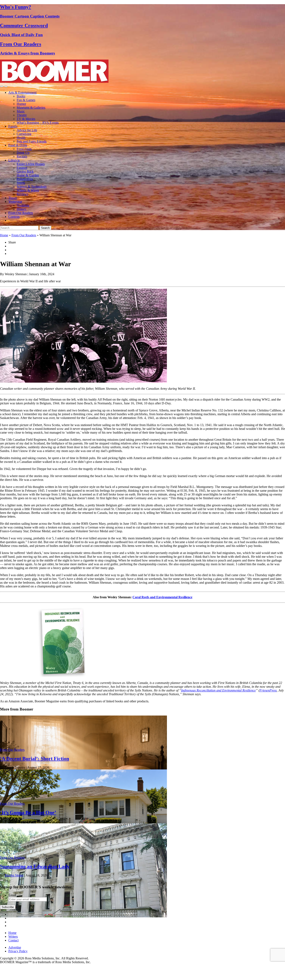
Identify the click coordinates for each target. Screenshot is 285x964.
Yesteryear (15, 201)
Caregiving (24, 134)
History (21, 209)
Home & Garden (28, 175)
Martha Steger (14, 875)
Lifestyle (14, 160)
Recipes (22, 156)
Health (21, 137)
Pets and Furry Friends (32, 141)
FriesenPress (268, 690)
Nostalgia (23, 205)
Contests (14, 216)
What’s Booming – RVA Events (38, 122)
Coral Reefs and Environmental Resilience (162, 597)
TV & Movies (26, 119)
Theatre (22, 115)
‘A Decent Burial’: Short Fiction (34, 758)
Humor (21, 104)
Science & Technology (32, 186)
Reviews (22, 194)
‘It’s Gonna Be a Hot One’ (28, 812)
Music (21, 111)
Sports (21, 183)
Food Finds (24, 149)
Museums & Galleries (31, 107)
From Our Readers (20, 213)
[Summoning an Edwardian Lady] (83, 916)
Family (13, 126)
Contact (13, 940)
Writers (13, 936)
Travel (12, 198)
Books (21, 96)
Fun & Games (26, 100)
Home (4, 235)
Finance (22, 167)
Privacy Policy (18, 951)
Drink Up (23, 152)
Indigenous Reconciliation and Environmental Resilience (218, 690)
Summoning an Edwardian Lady (34, 866)
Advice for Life (27, 130)
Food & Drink (17, 145)
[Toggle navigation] (1, 86)
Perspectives (25, 179)
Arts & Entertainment (22, 92)
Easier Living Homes (31, 164)
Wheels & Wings (28, 190)
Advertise (14, 947)
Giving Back (25, 171)
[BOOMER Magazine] (54, 81)
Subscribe (8, 907)
